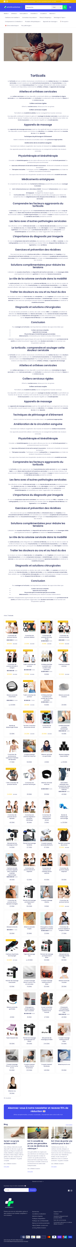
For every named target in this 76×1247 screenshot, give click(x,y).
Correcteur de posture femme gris (29, 783)
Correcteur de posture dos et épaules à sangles (12, 902)
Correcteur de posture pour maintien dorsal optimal (47, 870)
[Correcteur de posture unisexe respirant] (64, 859)
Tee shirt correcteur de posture (64, 844)
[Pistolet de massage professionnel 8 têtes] (29, 892)
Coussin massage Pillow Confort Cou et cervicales (29, 982)
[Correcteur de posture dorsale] (64, 627)
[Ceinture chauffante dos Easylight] (12, 945)
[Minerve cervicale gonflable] (12, 998)
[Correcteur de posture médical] (29, 627)
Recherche (35, 1212)
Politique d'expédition (38, 1218)
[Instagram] (7, 1)
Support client (58, 1212)
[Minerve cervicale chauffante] (12, 686)
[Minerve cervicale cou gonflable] (46, 746)
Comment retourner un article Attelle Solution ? (63, 1223)
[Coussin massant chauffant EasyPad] (29, 746)
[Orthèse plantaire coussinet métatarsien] (64, 717)
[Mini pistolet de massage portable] (46, 1029)
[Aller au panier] (70, 7)
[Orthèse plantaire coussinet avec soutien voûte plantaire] (46, 656)
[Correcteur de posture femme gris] (29, 774)
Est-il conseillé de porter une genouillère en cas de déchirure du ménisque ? (38, 1145)
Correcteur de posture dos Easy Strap (46, 637)
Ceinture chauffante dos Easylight (12, 955)
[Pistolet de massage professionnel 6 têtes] (46, 945)
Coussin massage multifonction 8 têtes (64, 1039)
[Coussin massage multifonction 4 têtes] (46, 972)
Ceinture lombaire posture (64, 665)
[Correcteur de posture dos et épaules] (12, 806)
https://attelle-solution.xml (40, 1225)
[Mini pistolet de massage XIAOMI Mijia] (64, 945)
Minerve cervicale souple (29, 927)
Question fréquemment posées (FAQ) (61, 1217)
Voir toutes (69, 1125)
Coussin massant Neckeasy (46, 1065)
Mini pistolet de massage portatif (12, 844)
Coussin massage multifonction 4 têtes (46, 982)
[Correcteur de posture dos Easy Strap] (46, 627)
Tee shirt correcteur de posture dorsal (29, 726)
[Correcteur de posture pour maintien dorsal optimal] (46, 859)
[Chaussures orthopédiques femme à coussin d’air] (64, 998)
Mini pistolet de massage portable (46, 1038)
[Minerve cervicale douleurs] (64, 686)
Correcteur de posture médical (29, 636)
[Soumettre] (65, 7)
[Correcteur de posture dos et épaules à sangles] (12, 892)
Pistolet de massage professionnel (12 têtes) (29, 1039)
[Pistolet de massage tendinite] (29, 834)
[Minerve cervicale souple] (29, 918)
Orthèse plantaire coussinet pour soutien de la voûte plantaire (47, 697)
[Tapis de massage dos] (29, 945)
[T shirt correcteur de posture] (29, 656)
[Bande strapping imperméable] (64, 746)
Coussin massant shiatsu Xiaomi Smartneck (29, 1066)
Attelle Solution (19, 1240)
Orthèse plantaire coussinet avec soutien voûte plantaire (46, 667)
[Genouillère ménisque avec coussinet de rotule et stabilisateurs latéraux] (64, 774)
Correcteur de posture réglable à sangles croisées (64, 928)
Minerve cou (12, 1091)
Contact (56, 1214)
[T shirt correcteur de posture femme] (12, 774)
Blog (6, 1124)
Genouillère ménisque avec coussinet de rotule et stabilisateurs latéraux (64, 786)
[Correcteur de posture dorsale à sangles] (12, 656)
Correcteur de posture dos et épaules (12, 816)
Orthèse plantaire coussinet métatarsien (64, 727)
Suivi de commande (60, 1220)
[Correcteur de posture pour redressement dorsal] (46, 806)
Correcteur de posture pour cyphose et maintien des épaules (12, 757)
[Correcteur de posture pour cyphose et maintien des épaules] (12, 746)
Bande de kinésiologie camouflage (64, 816)
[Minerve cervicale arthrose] (46, 774)
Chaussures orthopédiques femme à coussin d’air (64, 1009)
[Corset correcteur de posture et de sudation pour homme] (46, 998)
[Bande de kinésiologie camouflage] (64, 806)
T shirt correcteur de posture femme (12, 783)
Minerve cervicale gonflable (12, 1008)
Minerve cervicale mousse (64, 981)
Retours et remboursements (40, 1223)
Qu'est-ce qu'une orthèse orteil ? (11, 1142)
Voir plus (6, 1166)
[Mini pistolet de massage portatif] (12, 834)
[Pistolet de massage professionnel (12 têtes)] (29, 1029)
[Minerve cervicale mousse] (64, 972)
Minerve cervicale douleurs (64, 696)
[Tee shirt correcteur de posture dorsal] (29, 717)
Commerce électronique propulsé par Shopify (16, 1241)
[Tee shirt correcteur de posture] (64, 834)
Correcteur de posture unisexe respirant (64, 869)
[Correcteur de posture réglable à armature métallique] (29, 806)
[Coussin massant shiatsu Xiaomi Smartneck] (29, 1055)
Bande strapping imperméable (64, 755)
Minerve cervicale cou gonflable (46, 755)
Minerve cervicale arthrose (46, 783)
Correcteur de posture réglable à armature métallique (29, 817)
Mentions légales (37, 1216)
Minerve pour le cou (64, 1064)
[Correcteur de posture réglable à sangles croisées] (64, 918)
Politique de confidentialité (40, 1221)
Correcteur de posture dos (46, 726)
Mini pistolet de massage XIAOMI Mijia (64, 955)
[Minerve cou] (12, 1082)
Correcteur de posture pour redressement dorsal (46, 817)
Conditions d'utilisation (39, 1214)
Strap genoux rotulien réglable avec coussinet (29, 1008)
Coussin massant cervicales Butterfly (47, 844)
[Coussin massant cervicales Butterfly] (46, 834)
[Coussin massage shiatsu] (46, 892)
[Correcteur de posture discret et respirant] (29, 859)
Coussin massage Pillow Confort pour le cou (12, 1066)
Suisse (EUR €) (65, 1)
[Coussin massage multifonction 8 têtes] (64, 1029)
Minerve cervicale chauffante (12, 696)
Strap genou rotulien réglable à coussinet (46, 927)
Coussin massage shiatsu (46, 901)
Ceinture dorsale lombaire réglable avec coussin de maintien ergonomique (12, 871)
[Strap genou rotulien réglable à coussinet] (46, 918)
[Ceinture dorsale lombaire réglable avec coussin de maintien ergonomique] (12, 859)
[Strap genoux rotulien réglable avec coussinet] (29, 998)
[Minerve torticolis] (12, 918)
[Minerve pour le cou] (64, 1055)
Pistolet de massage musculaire (12, 981)
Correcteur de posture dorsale (64, 636)
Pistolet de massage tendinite (29, 844)
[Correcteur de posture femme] (12, 627)
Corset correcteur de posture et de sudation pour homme (46, 1009)
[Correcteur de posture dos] (46, 717)
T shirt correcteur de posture (29, 665)
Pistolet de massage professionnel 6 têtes (46, 955)
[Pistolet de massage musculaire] (12, 972)
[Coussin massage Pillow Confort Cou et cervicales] (29, 972)
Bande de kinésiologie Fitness (12, 726)
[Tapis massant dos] (12, 1029)
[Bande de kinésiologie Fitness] (12, 717)
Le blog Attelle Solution (39, 1228)
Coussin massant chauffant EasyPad (29, 755)
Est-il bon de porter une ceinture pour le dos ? (61, 1142)
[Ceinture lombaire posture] (64, 656)
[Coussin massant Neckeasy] (46, 1055)
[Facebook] (4, 1)
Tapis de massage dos (29, 955)
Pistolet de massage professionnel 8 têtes (29, 902)
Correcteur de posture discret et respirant (29, 869)
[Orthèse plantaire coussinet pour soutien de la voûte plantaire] (46, 686)
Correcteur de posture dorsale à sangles (12, 666)
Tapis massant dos (12, 1038)
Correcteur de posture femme (12, 636)
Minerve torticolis (12, 927)
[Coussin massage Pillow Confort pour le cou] (12, 1055)
